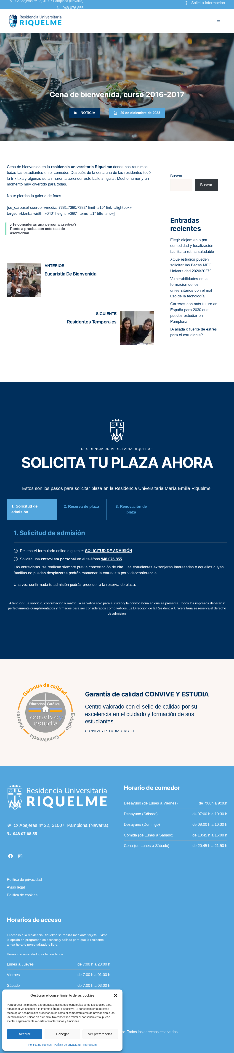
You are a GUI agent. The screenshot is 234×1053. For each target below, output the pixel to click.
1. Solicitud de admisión (24, 509)
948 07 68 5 (24, 833)
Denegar (62, 1034)
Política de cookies (40, 1044)
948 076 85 (72, 8)
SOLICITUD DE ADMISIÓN (108, 551)
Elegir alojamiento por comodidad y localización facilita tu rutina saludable (192, 246)
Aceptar (24, 1034)
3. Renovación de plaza (131, 509)
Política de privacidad (67, 1044)
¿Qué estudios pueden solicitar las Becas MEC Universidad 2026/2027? (190, 265)
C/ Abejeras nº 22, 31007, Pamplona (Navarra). (62, 825)
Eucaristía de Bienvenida (70, 274)
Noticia (88, 113)
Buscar (176, 176)
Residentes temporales (92, 322)
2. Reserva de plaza (81, 506)
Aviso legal (16, 887)
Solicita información (208, 3)
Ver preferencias (100, 1034)
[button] (115, 995)
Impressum (90, 1044)
